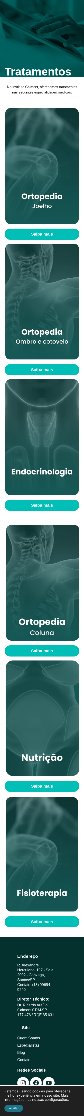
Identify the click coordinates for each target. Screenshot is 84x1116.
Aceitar (13, 1108)
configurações (56, 1100)
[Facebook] (36, 1083)
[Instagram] (23, 1083)
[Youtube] (49, 1083)
